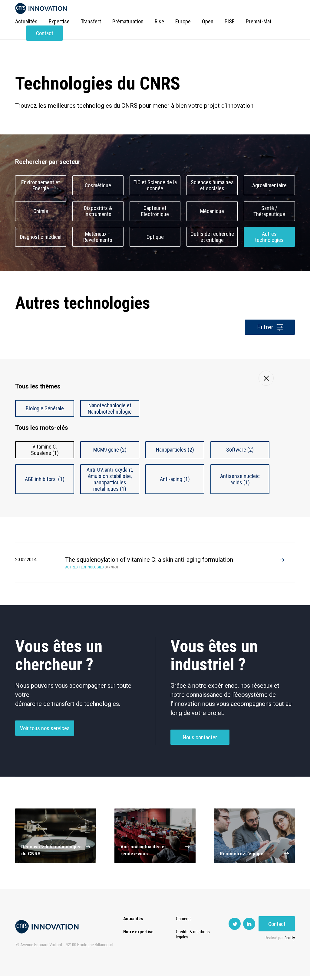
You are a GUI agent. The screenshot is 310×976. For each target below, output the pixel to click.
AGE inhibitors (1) (44, 479)
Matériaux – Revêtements (97, 237)
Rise (159, 21)
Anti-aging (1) (175, 479)
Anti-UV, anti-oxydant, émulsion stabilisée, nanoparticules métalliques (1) (110, 479)
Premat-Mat (259, 21)
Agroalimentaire (269, 185)
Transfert (91, 21)
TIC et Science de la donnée (155, 185)
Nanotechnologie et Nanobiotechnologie (110, 408)
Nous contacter (200, 737)
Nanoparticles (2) (175, 449)
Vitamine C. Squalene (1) (45, 449)
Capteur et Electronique (155, 211)
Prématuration (127, 21)
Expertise (59, 21)
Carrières (184, 918)
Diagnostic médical (40, 237)
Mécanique (212, 211)
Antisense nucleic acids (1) (240, 479)
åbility (290, 937)
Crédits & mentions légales (193, 934)
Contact (44, 33)
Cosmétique (98, 185)
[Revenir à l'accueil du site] (41, 8)
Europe (183, 21)
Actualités (26, 21)
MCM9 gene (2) (110, 449)
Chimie (40, 211)
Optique (155, 237)
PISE (230, 21)
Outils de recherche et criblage (212, 237)
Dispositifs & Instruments (98, 211)
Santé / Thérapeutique (269, 211)
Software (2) (240, 449)
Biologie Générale (45, 408)
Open (207, 21)
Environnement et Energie (40, 185)
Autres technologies (269, 237)
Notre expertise (138, 931)
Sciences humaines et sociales (212, 185)
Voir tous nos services (45, 728)
